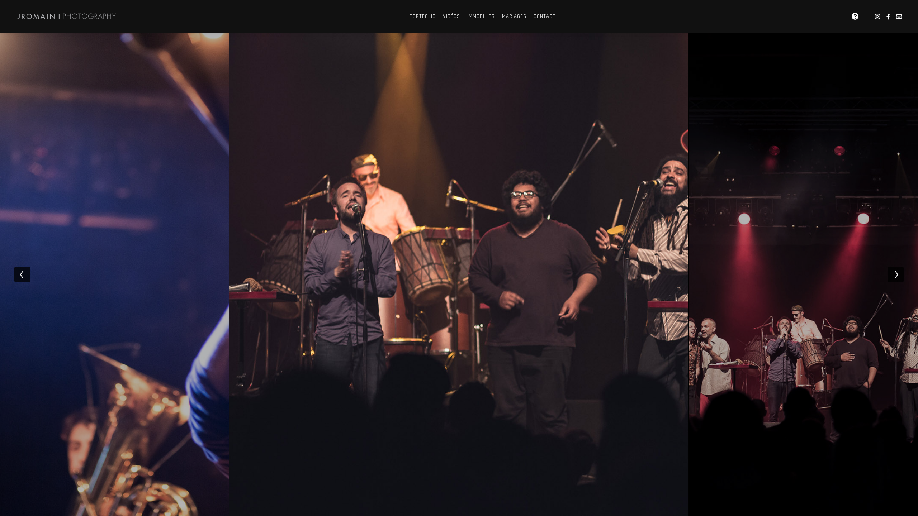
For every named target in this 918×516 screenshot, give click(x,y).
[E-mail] (899, 16)
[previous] (22, 274)
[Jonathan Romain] (68, 16)
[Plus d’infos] (855, 16)
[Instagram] (877, 16)
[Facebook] (888, 16)
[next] (896, 274)
